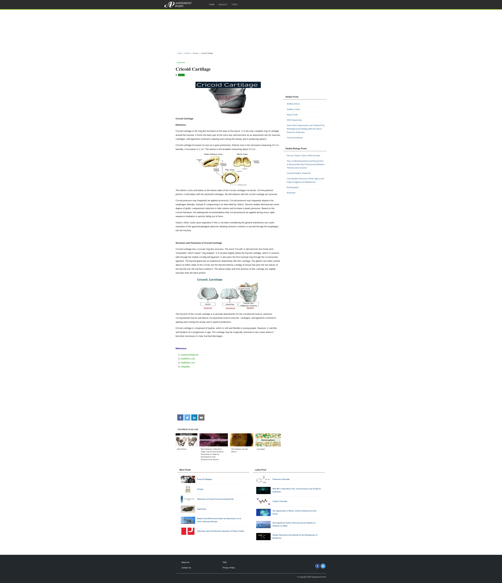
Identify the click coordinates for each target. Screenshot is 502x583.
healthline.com (188, 362)
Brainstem (291, 193)
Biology (181, 62)
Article (181, 75)
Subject (223, 5)
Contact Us (186, 568)
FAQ (225, 562)
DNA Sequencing (294, 120)
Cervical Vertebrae (295, 137)
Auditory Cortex (293, 109)
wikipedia (185, 366)
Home (212, 5)
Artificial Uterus (293, 104)
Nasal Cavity (292, 114)
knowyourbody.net (189, 354)
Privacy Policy (229, 568)
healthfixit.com (188, 358)
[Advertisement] (251, 30)
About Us (185, 562)
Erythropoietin (293, 187)
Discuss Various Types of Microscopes (303, 155)
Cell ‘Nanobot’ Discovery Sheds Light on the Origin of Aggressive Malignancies (305, 180)
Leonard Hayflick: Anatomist (299, 173)
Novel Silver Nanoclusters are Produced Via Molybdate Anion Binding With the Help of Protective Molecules (305, 128)
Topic (235, 5)
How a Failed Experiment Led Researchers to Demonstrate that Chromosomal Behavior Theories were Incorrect (305, 164)
